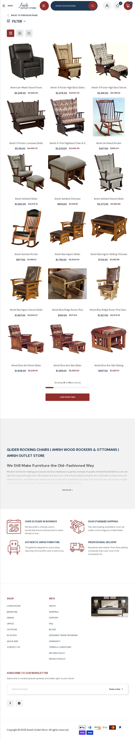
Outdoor (12, 629)
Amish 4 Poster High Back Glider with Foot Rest (67, 88)
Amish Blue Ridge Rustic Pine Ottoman (67, 310)
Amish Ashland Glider (26, 198)
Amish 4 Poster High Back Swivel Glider (109, 88)
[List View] (29, 33)
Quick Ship (12, 641)
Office (10, 623)
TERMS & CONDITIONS (60, 647)
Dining (10, 617)
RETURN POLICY (57, 653)
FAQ (51, 623)
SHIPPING (53, 611)
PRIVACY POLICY (57, 658)
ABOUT (52, 605)
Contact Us (13, 647)
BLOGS (52, 629)
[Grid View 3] (10, 33)
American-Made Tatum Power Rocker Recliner (26, 88)
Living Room (13, 605)
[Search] (92, 6)
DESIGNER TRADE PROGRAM (63, 635)
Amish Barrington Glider (67, 254)
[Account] (107, 5)
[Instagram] (19, 703)
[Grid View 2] (19, 33)
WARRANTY (54, 641)
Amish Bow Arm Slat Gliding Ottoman (108, 365)
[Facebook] (10, 703)
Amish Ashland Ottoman (68, 198)
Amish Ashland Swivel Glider (109, 198)
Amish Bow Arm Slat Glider (68, 365)
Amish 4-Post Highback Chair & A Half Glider (67, 143)
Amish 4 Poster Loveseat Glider (26, 143)
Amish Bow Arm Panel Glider (26, 365)
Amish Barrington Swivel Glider (26, 309)
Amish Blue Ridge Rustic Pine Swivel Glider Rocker (109, 310)
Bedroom (12, 611)
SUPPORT (53, 617)
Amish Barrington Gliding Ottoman (109, 254)
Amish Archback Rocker (108, 143)
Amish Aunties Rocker (26, 254)
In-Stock (12, 635)
